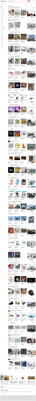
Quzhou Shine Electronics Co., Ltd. (14, 346)
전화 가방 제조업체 (24, 391)
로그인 (34, 1)
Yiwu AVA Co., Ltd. (12, 68)
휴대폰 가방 (13, 388)
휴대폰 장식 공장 (14, 391)
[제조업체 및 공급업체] (4, 1)
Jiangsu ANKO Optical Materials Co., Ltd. (15, 298)
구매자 (26, 3)
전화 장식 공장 (10, 391)
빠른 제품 (23, 396)
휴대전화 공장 (7, 391)
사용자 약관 (13, 396)
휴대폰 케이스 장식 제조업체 (29, 391)
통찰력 (24, 396)
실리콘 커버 (20, 388)
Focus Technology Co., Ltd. (19, 398)
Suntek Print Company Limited (13, 177)
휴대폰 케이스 (2, 388)
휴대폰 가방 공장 (18, 2)
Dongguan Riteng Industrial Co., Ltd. (14, 213)
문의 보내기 (33, 56)
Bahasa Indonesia (18, 397)
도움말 (29, 3)
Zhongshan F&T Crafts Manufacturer (14, 92)
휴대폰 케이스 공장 (11, 2)
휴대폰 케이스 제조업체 (19, 391)
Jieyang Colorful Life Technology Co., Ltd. (15, 104)
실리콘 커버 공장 (24, 2)
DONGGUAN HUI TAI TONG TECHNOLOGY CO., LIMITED (16, 310)
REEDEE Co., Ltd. (12, 128)
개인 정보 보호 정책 (15, 396)
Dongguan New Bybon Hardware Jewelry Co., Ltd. (16, 334)
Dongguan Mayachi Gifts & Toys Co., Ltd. (14, 225)
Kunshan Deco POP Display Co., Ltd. (14, 237)
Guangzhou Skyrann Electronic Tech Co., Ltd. (15, 19)
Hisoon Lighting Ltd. (12, 322)
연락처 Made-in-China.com (20, 396)
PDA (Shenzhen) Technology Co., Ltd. (14, 80)
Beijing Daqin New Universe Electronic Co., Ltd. (15, 7)
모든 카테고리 (2, 3)
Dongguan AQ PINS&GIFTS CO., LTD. (14, 189)
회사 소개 (9, 396)
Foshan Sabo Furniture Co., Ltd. (13, 116)
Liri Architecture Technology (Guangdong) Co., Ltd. (16, 201)
